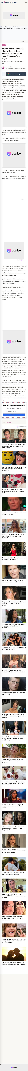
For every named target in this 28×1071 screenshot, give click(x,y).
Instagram (9, 422)
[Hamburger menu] (26, 2)
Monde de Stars (8, 66)
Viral (3, 45)
